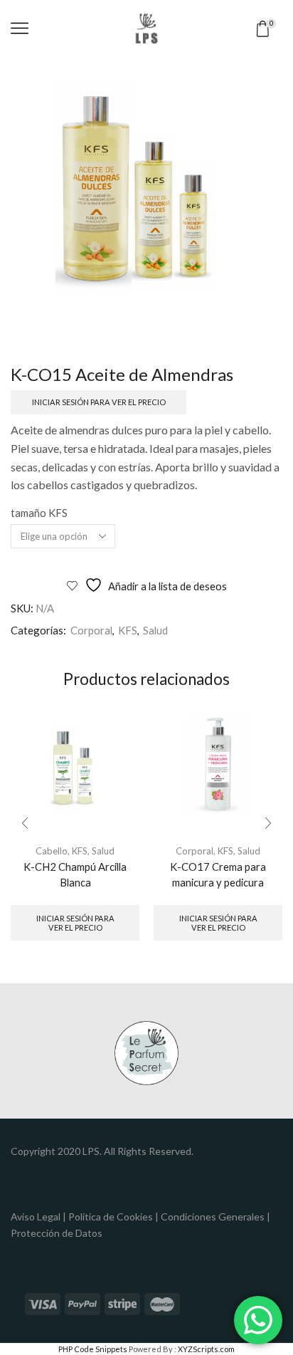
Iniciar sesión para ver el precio (99, 402)
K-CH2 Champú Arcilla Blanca (75, 874)
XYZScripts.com (206, 1349)
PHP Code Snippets (92, 1349)
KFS (127, 630)
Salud (155, 630)
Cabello (52, 851)
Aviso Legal (35, 1216)
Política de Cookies (110, 1216)
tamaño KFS (39, 512)
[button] (25, 823)
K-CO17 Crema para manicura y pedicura (218, 874)
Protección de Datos (56, 1233)
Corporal (91, 630)
